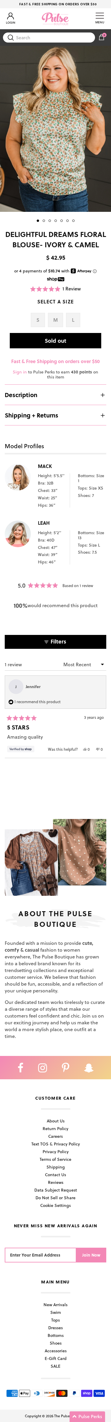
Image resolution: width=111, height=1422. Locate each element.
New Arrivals (55, 1304)
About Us (56, 1121)
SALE (55, 1366)
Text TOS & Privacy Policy (55, 1144)
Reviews (55, 1182)
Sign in (20, 372)
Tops (55, 1320)
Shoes (56, 1343)
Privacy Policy (56, 1151)
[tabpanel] (55, 129)
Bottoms (56, 1335)
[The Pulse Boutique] (55, 18)
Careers (55, 1136)
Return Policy (55, 1128)
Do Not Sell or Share (55, 1198)
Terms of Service (55, 1159)
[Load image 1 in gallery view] (55, 129)
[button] (55, 289)
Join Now (91, 1255)
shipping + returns (31, 415)
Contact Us (55, 1174)
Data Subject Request (55, 1190)
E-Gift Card (56, 1358)
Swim (55, 1312)
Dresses (55, 1328)
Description (21, 394)
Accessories (56, 1351)
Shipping (55, 1167)
